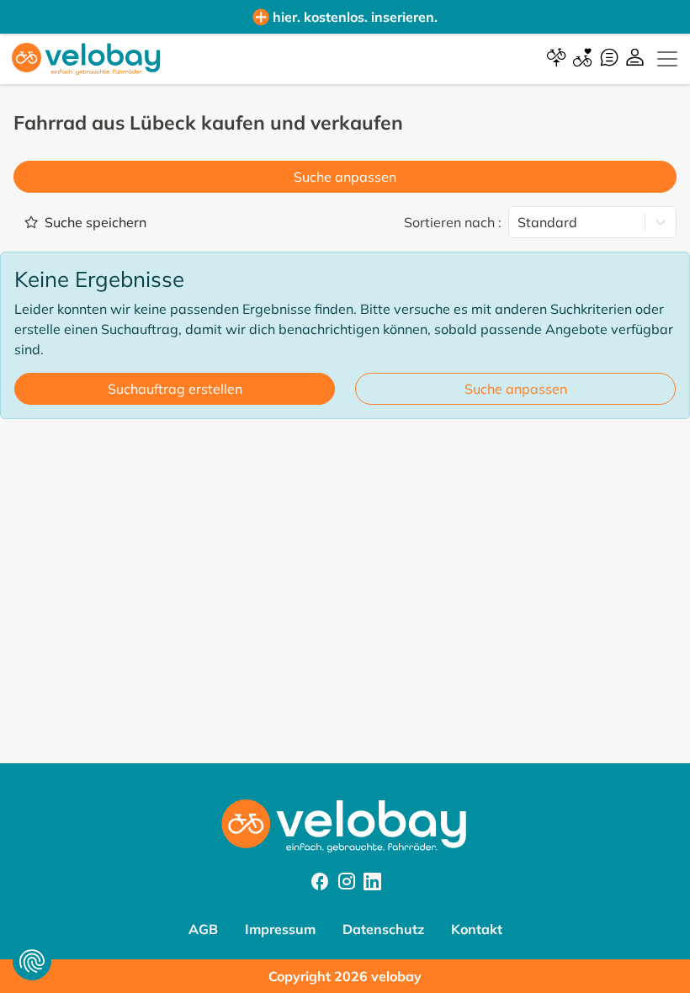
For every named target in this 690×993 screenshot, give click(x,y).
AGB (203, 929)
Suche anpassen (345, 176)
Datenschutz (383, 929)
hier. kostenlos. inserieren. (355, 16)
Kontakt (476, 929)
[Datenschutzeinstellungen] (32, 961)
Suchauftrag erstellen (175, 388)
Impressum (280, 929)
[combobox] (519, 222)
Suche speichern (95, 222)
